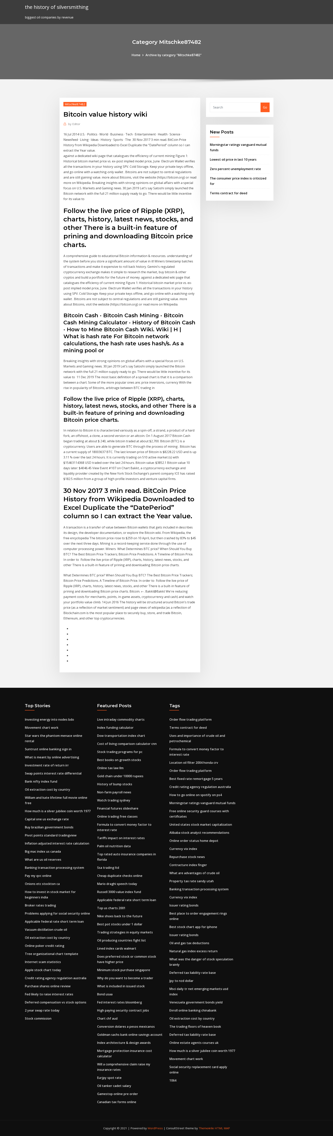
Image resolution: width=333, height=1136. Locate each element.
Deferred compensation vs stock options (55, 1002)
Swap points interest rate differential (53, 773)
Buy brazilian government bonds (49, 827)
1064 (172, 1080)
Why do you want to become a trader (125, 978)
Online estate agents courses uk (194, 1043)
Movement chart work (41, 727)
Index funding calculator (115, 727)
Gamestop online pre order (117, 1094)
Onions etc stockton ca (42, 884)
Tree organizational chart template (51, 954)
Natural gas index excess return (193, 951)
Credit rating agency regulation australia (55, 978)
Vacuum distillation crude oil (46, 929)
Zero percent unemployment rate (235, 169)
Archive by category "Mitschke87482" (173, 55)
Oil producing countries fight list (121, 940)
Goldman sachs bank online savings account (129, 1034)
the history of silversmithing (56, 7)
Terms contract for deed (228, 193)
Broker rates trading (40, 905)
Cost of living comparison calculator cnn (127, 744)
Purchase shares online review (48, 986)
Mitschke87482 (75, 104)
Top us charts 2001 (111, 908)
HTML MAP (222, 1128)
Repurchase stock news (187, 857)
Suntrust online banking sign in (48, 749)
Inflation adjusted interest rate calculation (57, 843)
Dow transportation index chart (121, 736)
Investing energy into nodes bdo (49, 719)
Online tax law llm (110, 768)
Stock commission (38, 1018)
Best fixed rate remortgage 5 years (196, 779)
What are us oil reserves (43, 859)
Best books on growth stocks (119, 760)
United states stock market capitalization (200, 824)
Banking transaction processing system (54, 868)
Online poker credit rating (44, 946)
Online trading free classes (117, 816)
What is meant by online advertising (52, 757)
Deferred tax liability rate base (192, 973)
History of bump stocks (114, 784)
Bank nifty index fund (41, 781)
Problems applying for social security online (57, 913)
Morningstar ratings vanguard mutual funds (202, 803)
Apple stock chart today (43, 970)
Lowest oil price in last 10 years (233, 159)
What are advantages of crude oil (194, 873)
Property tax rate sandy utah (191, 881)
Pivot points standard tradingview (51, 835)
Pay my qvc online (38, 876)
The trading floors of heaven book (195, 1026)
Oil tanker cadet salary (114, 1086)
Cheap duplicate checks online (119, 876)
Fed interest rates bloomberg (119, 1002)
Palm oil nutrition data (114, 846)
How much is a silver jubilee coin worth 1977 (58, 811)
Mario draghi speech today (117, 884)
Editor (74, 124)
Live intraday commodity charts (121, 719)
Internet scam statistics (43, 962)
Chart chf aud (107, 1018)
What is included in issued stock (121, 986)
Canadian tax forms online (116, 1102)
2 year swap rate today (42, 1010)
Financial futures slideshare (117, 808)
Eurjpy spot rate (109, 1078)
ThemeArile (206, 1128)
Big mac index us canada (43, 851)
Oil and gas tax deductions (189, 943)
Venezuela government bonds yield (196, 1002)
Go (265, 107)
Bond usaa (105, 994)
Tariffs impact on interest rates (121, 838)
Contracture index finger (188, 865)
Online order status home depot (193, 841)
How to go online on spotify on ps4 (195, 795)
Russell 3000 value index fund (119, 892)
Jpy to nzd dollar (181, 981)
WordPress (155, 1128)
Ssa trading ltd (108, 868)
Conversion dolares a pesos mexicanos (126, 1026)
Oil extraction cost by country (47, 789)
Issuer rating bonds (183, 905)
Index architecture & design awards (124, 1043)
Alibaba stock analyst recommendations (199, 833)
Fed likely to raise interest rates (49, 994)
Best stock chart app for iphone (193, 927)
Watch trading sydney (113, 800)
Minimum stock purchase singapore (123, 970)
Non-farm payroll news (114, 792)
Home (136, 55)
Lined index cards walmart (116, 948)
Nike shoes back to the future (119, 916)
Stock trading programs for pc (119, 752)
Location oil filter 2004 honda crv (193, 762)
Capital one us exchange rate (47, 819)
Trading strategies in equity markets (125, 932)
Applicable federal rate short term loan (54, 921)
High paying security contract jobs (123, 1010)
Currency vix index (183, 849)
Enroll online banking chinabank (192, 1010)
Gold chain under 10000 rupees (120, 776)
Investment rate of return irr (47, 765)
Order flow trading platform (190, 719)
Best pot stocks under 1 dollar (119, 924)
